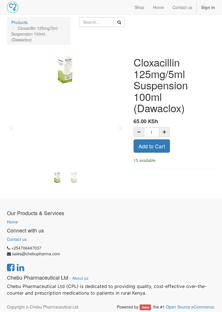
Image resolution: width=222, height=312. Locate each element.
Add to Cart (151, 146)
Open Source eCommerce (190, 307)
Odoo (145, 307)
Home (12, 222)
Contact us (17, 239)
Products (19, 22)
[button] (13, 124)
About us (80, 278)
